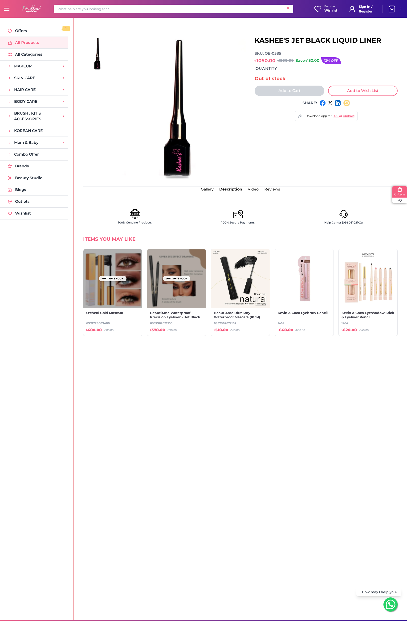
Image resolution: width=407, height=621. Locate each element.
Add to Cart (289, 90)
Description (230, 189)
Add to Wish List (363, 90)
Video (253, 189)
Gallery (207, 189)
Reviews (272, 189)
